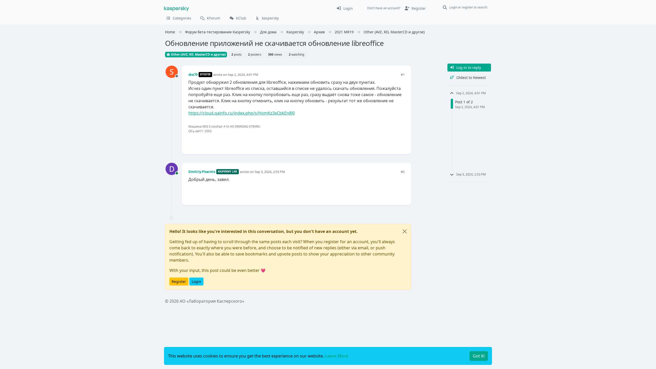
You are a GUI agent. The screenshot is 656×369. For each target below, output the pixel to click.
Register (179, 281)
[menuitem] (344, 8)
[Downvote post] (400, 142)
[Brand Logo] (176, 8)
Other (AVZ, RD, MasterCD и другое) (198, 54)
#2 (403, 171)
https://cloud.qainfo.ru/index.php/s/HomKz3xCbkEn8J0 (241, 113)
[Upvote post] (382, 142)
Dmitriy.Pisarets (201, 171)
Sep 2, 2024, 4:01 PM (243, 74)
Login (196, 281)
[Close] (404, 231)
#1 (403, 74)
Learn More (336, 356)
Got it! (479, 356)
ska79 (193, 74)
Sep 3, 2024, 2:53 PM (269, 171)
